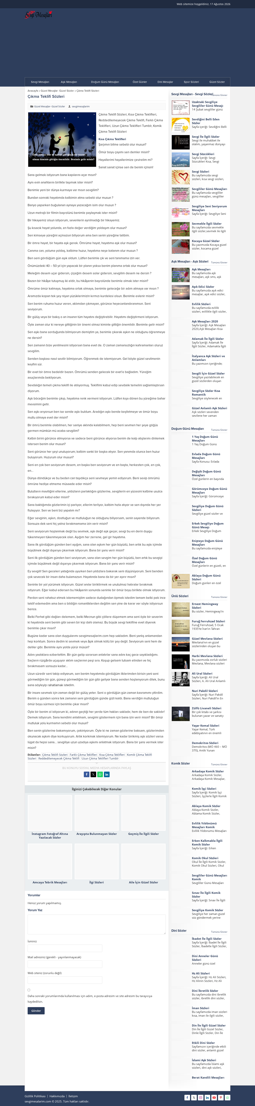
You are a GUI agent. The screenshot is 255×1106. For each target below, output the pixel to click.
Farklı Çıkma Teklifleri (83, 754)
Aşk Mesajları (201, 269)
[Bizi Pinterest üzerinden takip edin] (221, 1097)
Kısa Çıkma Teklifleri (112, 754)
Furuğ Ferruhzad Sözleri (208, 621)
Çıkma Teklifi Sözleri (55, 754)
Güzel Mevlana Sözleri (207, 638)
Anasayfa (33, 90)
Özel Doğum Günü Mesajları (204, 560)
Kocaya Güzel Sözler (206, 241)
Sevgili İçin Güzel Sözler (208, 373)
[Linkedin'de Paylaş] (107, 774)
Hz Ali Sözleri (201, 973)
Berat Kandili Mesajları (208, 1077)
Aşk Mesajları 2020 (205, 321)
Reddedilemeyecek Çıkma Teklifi (58, 758)
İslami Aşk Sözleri (204, 1060)
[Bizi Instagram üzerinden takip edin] (200, 1097)
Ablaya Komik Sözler (206, 806)
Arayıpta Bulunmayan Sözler (97, 834)
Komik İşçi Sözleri (204, 788)
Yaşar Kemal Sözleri (205, 725)
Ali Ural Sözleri (202, 673)
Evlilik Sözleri (201, 304)
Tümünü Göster (219, 95)
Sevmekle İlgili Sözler (207, 223)
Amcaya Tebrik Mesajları (50, 882)
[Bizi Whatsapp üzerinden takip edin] (227, 1097)
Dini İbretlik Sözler (205, 991)
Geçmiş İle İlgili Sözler (143, 834)
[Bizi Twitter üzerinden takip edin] (194, 1097)
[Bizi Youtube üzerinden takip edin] (214, 1097)
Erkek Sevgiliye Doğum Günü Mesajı (208, 525)
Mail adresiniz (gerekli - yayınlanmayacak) (54, 957)
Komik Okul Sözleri (205, 858)
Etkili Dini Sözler (203, 1043)
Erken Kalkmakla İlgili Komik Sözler (207, 842)
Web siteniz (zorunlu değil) (44, 973)
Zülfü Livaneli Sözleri (206, 708)
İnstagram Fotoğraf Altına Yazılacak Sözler (50, 835)
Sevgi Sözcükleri (203, 154)
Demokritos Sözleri (205, 743)
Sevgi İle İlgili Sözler (206, 136)
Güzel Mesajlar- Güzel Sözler (57, 90)
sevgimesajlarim (81, 106)
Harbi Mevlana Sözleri (207, 656)
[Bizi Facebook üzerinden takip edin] (187, 1097)
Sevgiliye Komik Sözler (207, 910)
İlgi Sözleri (96, 882)
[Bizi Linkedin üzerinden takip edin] (207, 1097)
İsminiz (32, 941)
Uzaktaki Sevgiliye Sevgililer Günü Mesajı (207, 103)
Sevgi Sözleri (200, 171)
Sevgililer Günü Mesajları (209, 189)
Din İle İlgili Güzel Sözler (209, 1025)
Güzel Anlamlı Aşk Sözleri (209, 408)
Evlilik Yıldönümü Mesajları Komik (204, 825)
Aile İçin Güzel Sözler (143, 882)
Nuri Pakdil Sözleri (205, 691)
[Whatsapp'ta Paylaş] (100, 774)
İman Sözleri (200, 1008)
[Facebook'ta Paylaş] (86, 774)
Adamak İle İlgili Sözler (208, 339)
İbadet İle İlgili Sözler (207, 938)
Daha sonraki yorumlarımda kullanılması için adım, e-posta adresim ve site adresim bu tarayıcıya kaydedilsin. (90, 998)
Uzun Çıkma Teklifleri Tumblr (100, 758)
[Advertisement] (127, 49)
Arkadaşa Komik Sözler (208, 771)
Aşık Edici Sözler (203, 286)
